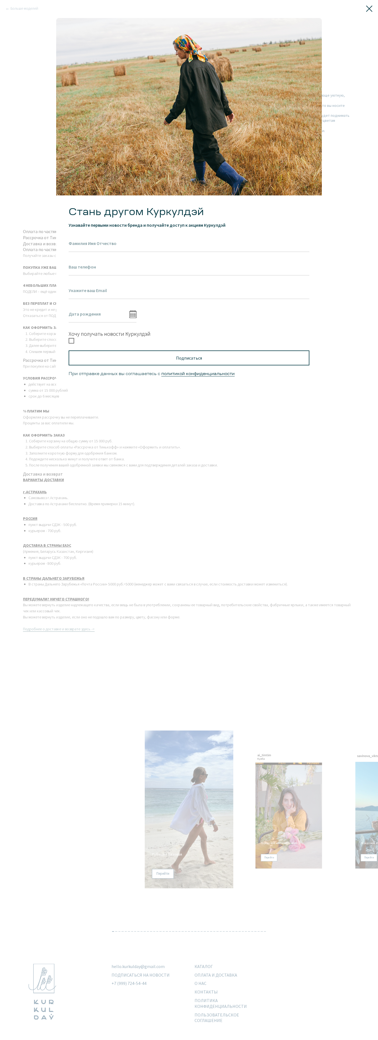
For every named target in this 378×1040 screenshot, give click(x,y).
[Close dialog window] (369, 9)
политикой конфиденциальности (198, 374)
